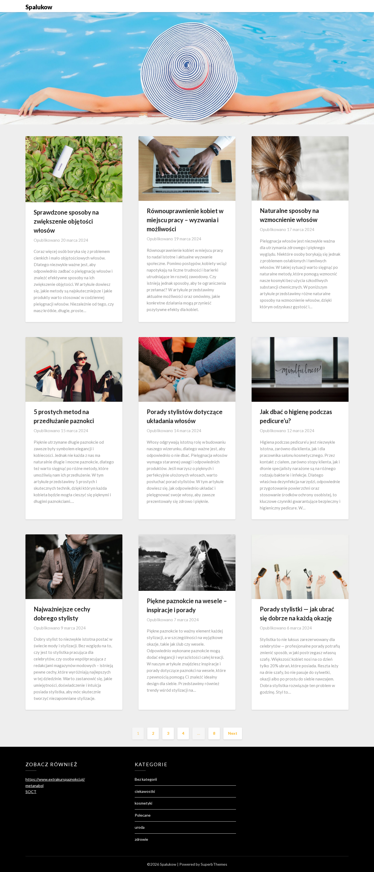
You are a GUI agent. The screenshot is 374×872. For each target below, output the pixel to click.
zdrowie (141, 839)
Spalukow (38, 7)
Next (232, 733)
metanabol (34, 785)
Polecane (143, 815)
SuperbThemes (214, 864)
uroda (140, 827)
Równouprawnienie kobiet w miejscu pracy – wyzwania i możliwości (185, 220)
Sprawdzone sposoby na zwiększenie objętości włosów (66, 221)
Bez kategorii (146, 779)
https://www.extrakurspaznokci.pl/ (55, 779)
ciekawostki (145, 791)
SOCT (30, 791)
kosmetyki (143, 803)
